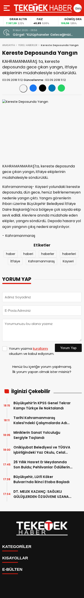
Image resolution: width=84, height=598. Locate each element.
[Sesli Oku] (23, 88)
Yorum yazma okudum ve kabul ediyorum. (31, 351)
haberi (28, 254)
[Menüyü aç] (7, 8)
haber (10, 254)
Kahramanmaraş (41, 261)
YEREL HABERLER (27, 45)
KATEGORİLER (16, 546)
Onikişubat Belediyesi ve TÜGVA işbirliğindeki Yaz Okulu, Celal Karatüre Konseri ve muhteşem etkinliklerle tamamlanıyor (41, 450)
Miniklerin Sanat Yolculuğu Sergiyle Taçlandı (36, 435)
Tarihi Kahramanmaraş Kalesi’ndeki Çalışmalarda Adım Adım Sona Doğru (42, 420)
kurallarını (40, 348)
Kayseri (68, 261)
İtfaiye (15, 261)
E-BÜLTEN (12, 569)
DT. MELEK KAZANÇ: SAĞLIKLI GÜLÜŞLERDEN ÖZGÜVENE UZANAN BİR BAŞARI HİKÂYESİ (42, 494)
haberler (47, 254)
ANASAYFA (8, 45)
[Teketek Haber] (43, 8)
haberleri (69, 254)
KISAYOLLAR (15, 558)
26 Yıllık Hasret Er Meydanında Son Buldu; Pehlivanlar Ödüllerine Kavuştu (42, 465)
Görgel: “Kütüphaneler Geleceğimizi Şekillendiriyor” (42, 34)
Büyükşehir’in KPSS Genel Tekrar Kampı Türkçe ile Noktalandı (42, 406)
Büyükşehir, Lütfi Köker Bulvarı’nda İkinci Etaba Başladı (41, 479)
